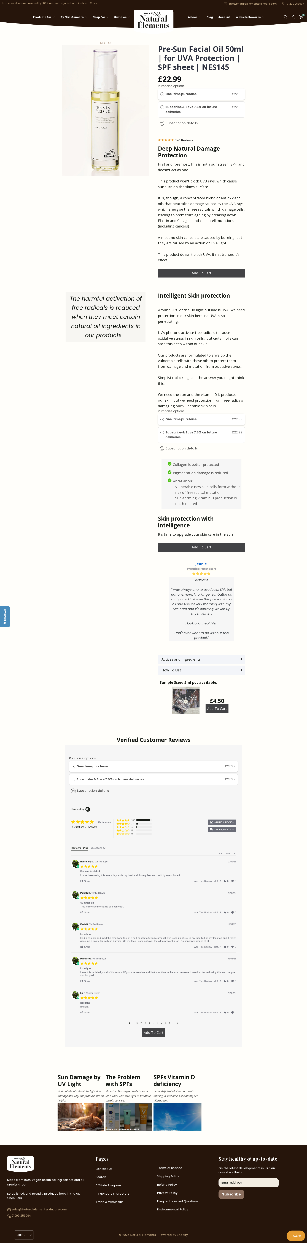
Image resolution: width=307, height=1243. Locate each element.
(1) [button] (132, 827)
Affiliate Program (108, 1185)
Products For (42, 17)
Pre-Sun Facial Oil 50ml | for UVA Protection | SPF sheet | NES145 (201, 58)
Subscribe (231, 1194)
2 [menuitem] (141, 1023)
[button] (222, 829)
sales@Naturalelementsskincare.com (253, 4)
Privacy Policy (167, 1193)
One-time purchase (180, 94)
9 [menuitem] (170, 1023)
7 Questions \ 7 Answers (84, 827)
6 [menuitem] (157, 1023)
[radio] (162, 94)
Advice (193, 17)
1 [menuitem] (137, 1023)
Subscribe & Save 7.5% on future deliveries (191, 109)
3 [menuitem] (145, 1023)
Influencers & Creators (112, 1194)
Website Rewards (248, 17)
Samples (120, 17)
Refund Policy (167, 1185)
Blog (210, 17)
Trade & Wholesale (110, 1202)
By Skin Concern (72, 17)
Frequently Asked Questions (177, 1201)
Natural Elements (143, 1235)
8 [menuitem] (165, 1023)
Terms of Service (169, 1168)
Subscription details (182, 123)
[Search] (285, 19)
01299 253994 (296, 4)
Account (224, 17)
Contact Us (104, 1169)
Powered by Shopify (173, 1235)
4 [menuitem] (149, 1023)
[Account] (293, 17)
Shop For (99, 17)
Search (101, 1177)
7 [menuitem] (161, 1023)
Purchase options (171, 86)
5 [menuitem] (153, 1023)
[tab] (79, 848)
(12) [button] (132, 823)
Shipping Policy (168, 1176)
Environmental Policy (172, 1209)
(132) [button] (133, 820)
